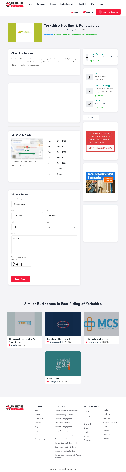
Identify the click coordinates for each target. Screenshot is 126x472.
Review (13, 234)
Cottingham (54, 381)
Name (13, 211)
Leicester (106, 430)
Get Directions (101, 85)
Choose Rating (16, 199)
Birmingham (88, 416)
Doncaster (87, 440)
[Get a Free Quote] (100, 141)
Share (92, 117)
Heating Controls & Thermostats (66, 443)
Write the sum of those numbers (19, 258)
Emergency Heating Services (65, 451)
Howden (14, 345)
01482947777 (100, 103)
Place (47, 222)
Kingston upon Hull (56, 342)
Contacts (53, 4)
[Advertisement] (44, 103)
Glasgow (106, 418)
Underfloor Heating (62, 439)
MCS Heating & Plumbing (97, 339)
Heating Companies (67, 4)
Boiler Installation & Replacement (66, 410)
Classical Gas (53, 378)
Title (12, 222)
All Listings (38, 414)
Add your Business (110, 12)
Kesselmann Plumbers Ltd (58, 339)
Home (30, 4)
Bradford (87, 424)
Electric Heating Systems (63, 426)
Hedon (61, 30)
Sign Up (89, 12)
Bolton (86, 420)
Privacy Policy (40, 439)
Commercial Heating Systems (65, 447)
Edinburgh (106, 414)
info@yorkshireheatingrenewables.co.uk (104, 57)
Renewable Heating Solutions (65, 431)
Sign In (77, 12)
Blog (101, 4)
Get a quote (41, 4)
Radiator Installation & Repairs (65, 435)
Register (38, 431)
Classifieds (82, 4)
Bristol (86, 428)
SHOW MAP (27, 149)
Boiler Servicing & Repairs (64, 414)
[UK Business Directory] (100, 182)
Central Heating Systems (63, 418)
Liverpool (106, 434)
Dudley (105, 410)
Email (47, 211)
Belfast (86, 412)
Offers (93, 4)
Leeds (105, 426)
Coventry (87, 436)
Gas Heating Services (62, 422)
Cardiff (86, 432)
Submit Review (21, 279)
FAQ (36, 435)
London (106, 438)
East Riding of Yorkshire (73, 30)
